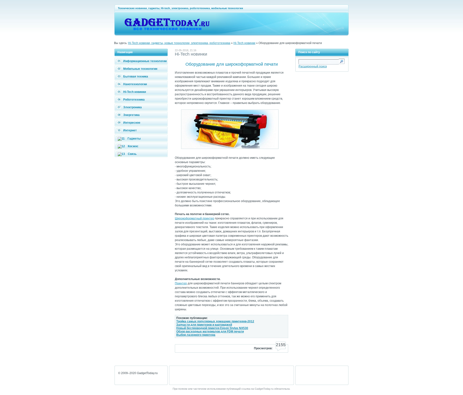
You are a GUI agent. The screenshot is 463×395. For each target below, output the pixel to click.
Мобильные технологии (140, 68)
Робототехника (134, 99)
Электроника (132, 107)
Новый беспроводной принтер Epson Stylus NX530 (212, 328)
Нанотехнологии (135, 84)
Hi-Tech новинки (244, 43)
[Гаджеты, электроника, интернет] (167, 32)
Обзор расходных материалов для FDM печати (210, 331)
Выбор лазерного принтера (195, 335)
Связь (132, 154)
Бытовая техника (135, 76)
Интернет (130, 130)
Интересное (131, 122)
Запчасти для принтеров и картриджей (204, 324)
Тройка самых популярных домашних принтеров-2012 (215, 321)
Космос (133, 146)
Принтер (181, 283)
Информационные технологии (145, 61)
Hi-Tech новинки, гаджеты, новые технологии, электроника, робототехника (179, 43)
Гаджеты (134, 138)
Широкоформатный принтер (194, 218)
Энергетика (131, 115)
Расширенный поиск (313, 66)
